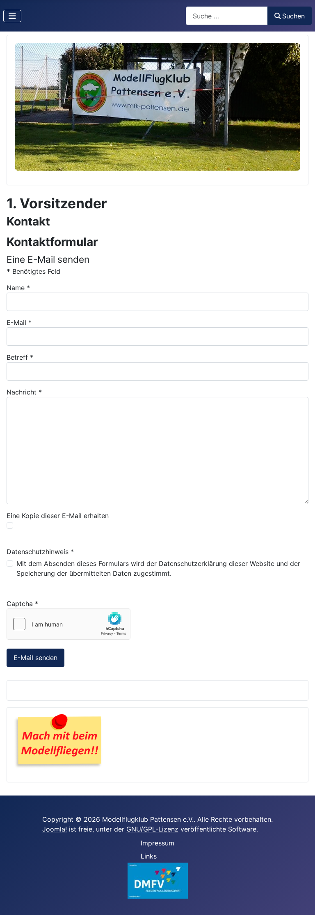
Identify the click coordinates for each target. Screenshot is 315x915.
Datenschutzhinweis (40, 552)
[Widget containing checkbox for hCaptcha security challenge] (68, 624)
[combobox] (227, 16)
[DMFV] (158, 880)
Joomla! (54, 829)
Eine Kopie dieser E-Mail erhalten (58, 516)
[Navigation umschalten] (12, 16)
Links (149, 856)
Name (18, 288)
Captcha (22, 603)
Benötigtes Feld (33, 271)
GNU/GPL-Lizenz (152, 829)
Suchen (293, 16)
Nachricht (24, 392)
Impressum (157, 843)
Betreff (20, 357)
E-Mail (19, 322)
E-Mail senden (35, 658)
